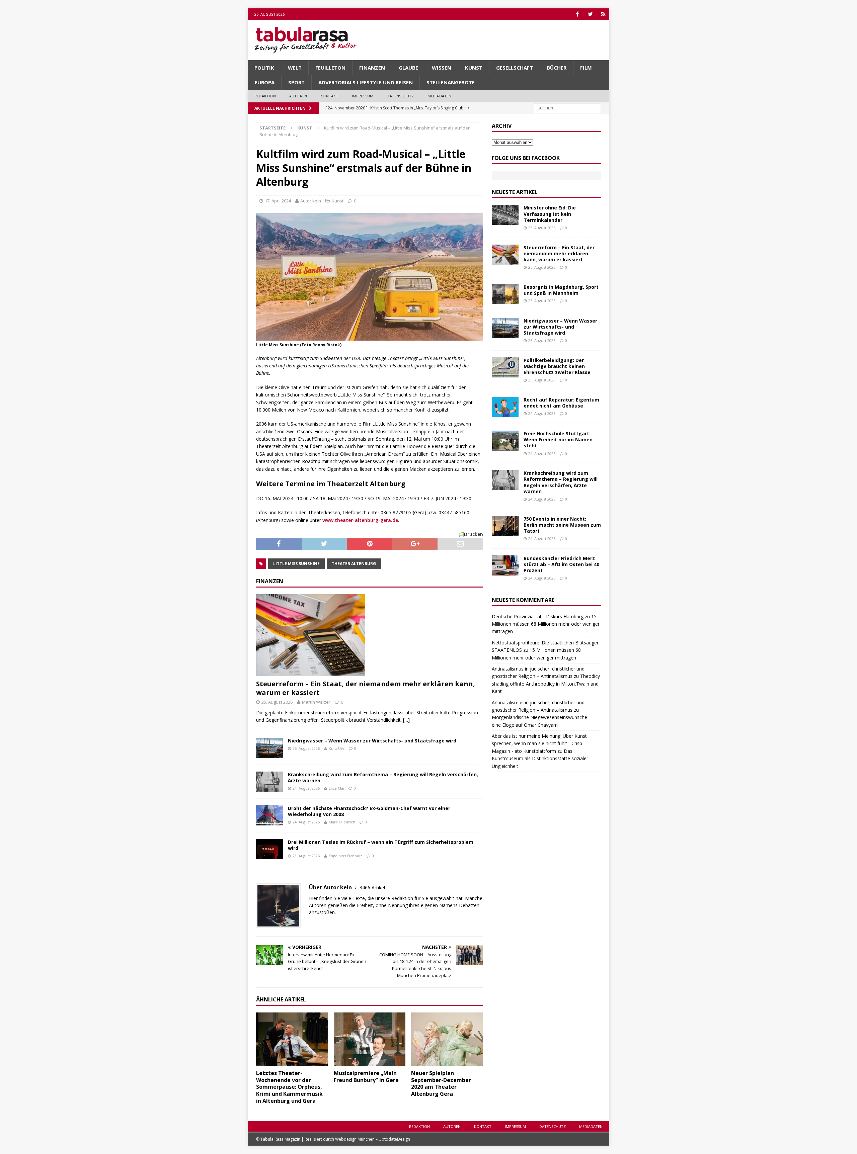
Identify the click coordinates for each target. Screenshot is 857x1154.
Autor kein (310, 201)
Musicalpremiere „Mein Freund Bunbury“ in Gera (366, 1076)
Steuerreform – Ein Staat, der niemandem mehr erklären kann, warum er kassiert (365, 688)
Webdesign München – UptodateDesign (372, 1139)
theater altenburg (354, 563)
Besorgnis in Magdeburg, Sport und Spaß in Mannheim (561, 290)
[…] (406, 720)
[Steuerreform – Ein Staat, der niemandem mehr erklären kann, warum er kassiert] (369, 635)
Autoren (298, 95)
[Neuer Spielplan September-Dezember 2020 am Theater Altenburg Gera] (447, 1039)
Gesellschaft (514, 67)
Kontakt (329, 95)
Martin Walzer (316, 702)
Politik (264, 67)
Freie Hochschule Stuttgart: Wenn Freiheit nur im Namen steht (558, 439)
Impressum (363, 95)
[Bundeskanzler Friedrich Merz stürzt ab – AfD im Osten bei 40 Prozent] (505, 565)
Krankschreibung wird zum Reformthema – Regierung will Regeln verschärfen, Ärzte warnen (383, 777)
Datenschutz (400, 95)
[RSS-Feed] (603, 14)
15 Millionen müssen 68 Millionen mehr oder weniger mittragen (546, 624)
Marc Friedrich (342, 821)
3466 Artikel (372, 887)
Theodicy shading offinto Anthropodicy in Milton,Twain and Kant (546, 683)
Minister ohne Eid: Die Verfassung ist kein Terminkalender (550, 213)
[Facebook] (577, 14)
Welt (295, 67)
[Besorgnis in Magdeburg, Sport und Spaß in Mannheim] (505, 294)
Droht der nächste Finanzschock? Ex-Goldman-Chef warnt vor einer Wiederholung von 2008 (369, 811)
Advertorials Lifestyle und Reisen (365, 82)
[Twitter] (590, 14)
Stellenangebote (450, 82)
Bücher (556, 67)
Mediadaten (439, 95)
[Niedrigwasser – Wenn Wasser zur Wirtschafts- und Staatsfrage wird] (269, 748)
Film (586, 67)
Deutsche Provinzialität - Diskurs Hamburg (537, 616)
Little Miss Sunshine (296, 563)
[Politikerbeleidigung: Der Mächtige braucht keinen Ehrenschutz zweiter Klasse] (505, 367)
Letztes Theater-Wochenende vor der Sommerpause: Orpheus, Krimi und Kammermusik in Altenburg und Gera (289, 1086)
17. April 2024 (278, 201)
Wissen (441, 67)
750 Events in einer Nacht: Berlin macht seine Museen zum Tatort (562, 525)
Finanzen (372, 67)
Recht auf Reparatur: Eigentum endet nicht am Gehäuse (561, 402)
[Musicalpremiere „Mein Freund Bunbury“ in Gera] (370, 1039)
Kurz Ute (336, 748)
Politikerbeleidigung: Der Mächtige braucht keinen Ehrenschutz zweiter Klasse (557, 366)
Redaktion (265, 95)
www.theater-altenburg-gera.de (360, 520)
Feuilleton (330, 67)
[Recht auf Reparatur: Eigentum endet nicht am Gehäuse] (505, 407)
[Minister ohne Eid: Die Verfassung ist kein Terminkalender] (505, 215)
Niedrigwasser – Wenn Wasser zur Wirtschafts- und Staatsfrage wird (372, 740)
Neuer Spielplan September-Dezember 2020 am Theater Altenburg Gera (441, 1083)
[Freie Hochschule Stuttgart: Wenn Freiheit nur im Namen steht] (505, 441)
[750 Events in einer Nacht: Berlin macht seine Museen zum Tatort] (505, 526)
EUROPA (265, 82)
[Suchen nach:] (567, 107)
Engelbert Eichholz (345, 855)
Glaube (408, 67)
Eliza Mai (336, 788)
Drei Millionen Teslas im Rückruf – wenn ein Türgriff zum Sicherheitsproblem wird (380, 845)
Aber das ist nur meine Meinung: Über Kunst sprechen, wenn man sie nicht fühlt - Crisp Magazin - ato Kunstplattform (539, 743)
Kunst (473, 67)
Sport (296, 82)
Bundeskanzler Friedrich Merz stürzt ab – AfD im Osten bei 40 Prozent (561, 564)
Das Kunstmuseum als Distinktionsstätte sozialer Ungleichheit (540, 758)
